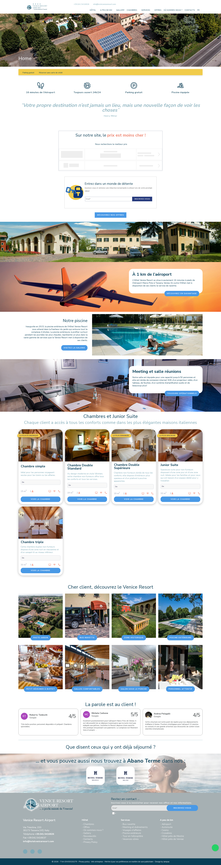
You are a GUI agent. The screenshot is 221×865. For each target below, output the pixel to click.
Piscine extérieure (180, 637)
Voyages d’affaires (132, 830)
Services (145, 10)
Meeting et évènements (135, 827)
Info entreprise (97, 861)
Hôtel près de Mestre (173, 836)
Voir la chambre (40, 499)
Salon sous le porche (134, 689)
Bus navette (87, 637)
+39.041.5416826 (82, 4)
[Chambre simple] (40, 446)
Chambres (132, 10)
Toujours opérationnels (182, 393)
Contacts (190, 10)
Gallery (120, 10)
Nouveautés (89, 836)
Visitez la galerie (74, 348)
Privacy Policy (90, 842)
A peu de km (106, 10)
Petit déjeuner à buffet (40, 689)
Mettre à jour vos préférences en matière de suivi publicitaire (129, 861)
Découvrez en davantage (182, 293)
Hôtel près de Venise (173, 839)
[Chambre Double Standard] (87, 445)
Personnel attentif (180, 689)
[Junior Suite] (180, 445)
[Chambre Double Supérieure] (134, 445)
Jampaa (166, 861)
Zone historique (134, 637)
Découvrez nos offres (110, 215)
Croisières (167, 833)
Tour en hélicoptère (133, 836)
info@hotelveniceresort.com (104, 4)
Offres (157, 10)
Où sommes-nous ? (173, 10)
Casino (165, 830)
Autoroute (167, 827)
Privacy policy (84, 861)
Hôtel (93, 10)
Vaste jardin (40, 637)
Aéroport (166, 824)
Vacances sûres (131, 839)
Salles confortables (87, 689)
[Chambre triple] (40, 523)
